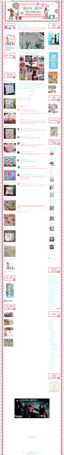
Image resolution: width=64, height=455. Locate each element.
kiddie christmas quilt (52, 288)
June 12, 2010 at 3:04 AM (34, 174)
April (51, 361)
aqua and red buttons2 (26, 84)
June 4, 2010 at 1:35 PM (34, 128)
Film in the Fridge (53, 202)
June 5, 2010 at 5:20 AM (30, 152)
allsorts (51, 171)
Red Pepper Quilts (53, 192)
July (51, 339)
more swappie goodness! (54, 356)
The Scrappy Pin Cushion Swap (29, 51)
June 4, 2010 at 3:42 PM (29, 136)
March (52, 363)
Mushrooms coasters (20, 87)
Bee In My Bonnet (53, 150)
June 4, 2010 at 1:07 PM (31, 109)
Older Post (44, 209)
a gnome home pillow (52, 276)
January (52, 366)
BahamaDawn (22, 152)
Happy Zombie (52, 233)
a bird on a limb (53, 342)
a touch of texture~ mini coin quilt (54, 277)
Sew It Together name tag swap (36, 84)
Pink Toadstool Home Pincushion (39, 87)
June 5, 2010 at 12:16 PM (34, 159)
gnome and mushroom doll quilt (53, 281)
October (52, 334)
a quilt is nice (52, 205)
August (52, 337)
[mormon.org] (54, 136)
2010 (51, 329)
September (52, 336)
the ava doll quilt (51, 302)
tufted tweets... (52, 355)
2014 (51, 323)
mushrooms (20, 83)
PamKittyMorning (53, 158)
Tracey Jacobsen (23, 109)
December (52, 331)
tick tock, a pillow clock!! (54, 350)
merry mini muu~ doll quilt (52, 289)
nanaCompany (52, 174)
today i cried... (52, 353)
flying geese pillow (51, 278)
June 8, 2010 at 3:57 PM (33, 166)
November (52, 333)
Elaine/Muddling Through (25, 159)
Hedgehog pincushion (27, 83)
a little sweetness (52, 223)
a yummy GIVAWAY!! (54, 348)
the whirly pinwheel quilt (52, 304)
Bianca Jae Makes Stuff (24, 166)
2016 (51, 320)
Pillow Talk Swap (35, 27)
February (52, 365)
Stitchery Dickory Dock (54, 199)
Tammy (21, 183)
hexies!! (51, 358)
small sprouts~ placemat (52, 298)
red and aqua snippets (52, 294)
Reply (21, 116)
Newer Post (19, 209)
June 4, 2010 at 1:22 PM (29, 119)
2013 (51, 325)
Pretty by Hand (52, 213)
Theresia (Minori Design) (24, 174)
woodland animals (29, 87)
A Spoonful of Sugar (53, 251)
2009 (51, 368)
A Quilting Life (52, 215)
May (51, 360)
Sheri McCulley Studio (54, 236)
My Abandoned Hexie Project (37, 83)
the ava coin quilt (51, 301)
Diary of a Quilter (53, 148)
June (51, 341)
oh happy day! (52, 351)
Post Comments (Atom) (26, 211)
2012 (51, 326)
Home (32, 209)
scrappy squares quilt (51, 295)
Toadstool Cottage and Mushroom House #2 (35, 85)
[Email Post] (29, 98)
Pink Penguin (52, 184)
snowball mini (50, 299)
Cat (21, 143)
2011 (51, 328)
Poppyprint (22, 136)
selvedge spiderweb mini (52, 296)
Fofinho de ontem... (33, 88)
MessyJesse (52, 176)
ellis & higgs (52, 168)
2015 (51, 321)
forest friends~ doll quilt (52, 280)
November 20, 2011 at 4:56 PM (28, 183)
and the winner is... (53, 346)
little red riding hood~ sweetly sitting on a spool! (55, 345)
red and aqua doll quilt (52, 292)
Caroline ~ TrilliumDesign (25, 128)
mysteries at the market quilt (53, 291)
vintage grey (52, 226)
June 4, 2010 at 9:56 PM (26, 143)
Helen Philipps (52, 161)
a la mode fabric (52, 244)
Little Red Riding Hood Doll (23, 88)
